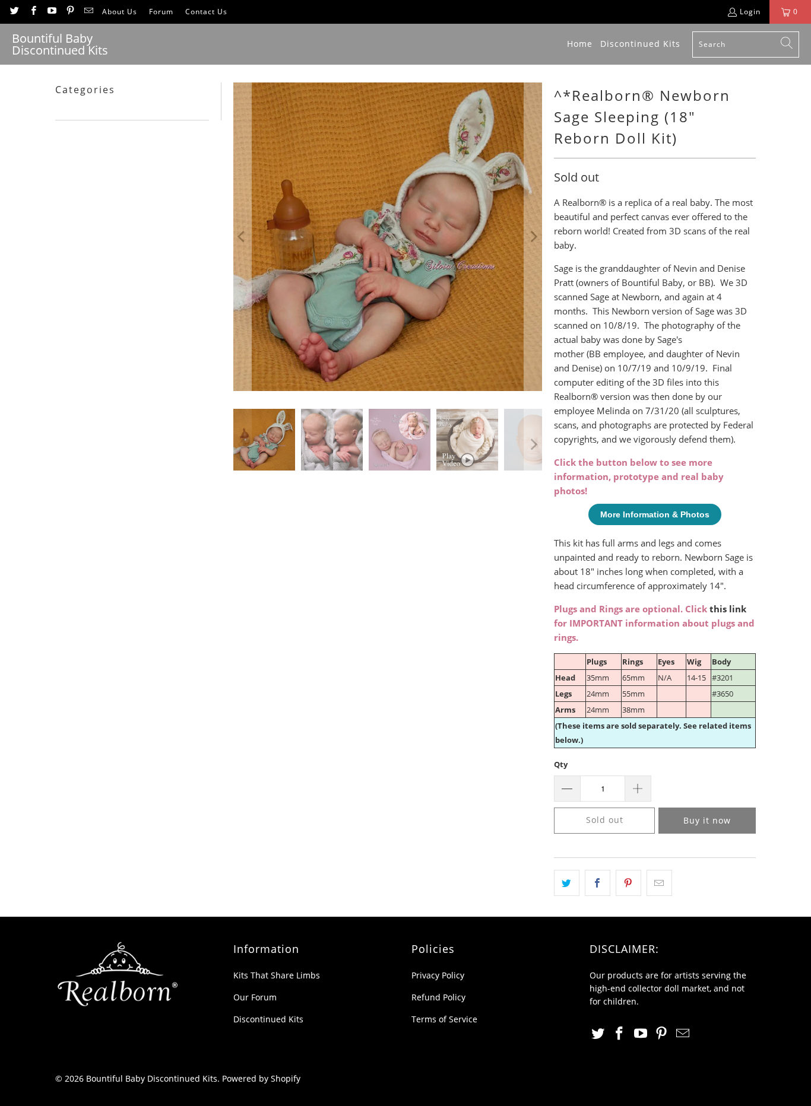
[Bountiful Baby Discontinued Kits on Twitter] (14, 12)
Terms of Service (444, 1019)
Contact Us (206, 12)
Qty (561, 764)
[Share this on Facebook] (597, 883)
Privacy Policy (437, 975)
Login (750, 12)
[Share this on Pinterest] (628, 883)
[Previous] (242, 236)
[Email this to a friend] (659, 883)
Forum (161, 12)
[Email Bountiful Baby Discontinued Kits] (88, 12)
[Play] (387, 236)
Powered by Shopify (261, 1078)
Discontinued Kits (268, 1019)
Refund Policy (438, 997)
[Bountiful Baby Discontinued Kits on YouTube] (51, 12)
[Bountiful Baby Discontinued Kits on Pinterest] (70, 12)
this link (727, 609)
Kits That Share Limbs (276, 975)
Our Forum (255, 997)
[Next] (533, 236)
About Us (119, 12)
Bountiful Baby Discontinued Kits (151, 1078)
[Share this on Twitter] (566, 883)
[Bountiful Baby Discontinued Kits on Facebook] (32, 12)
